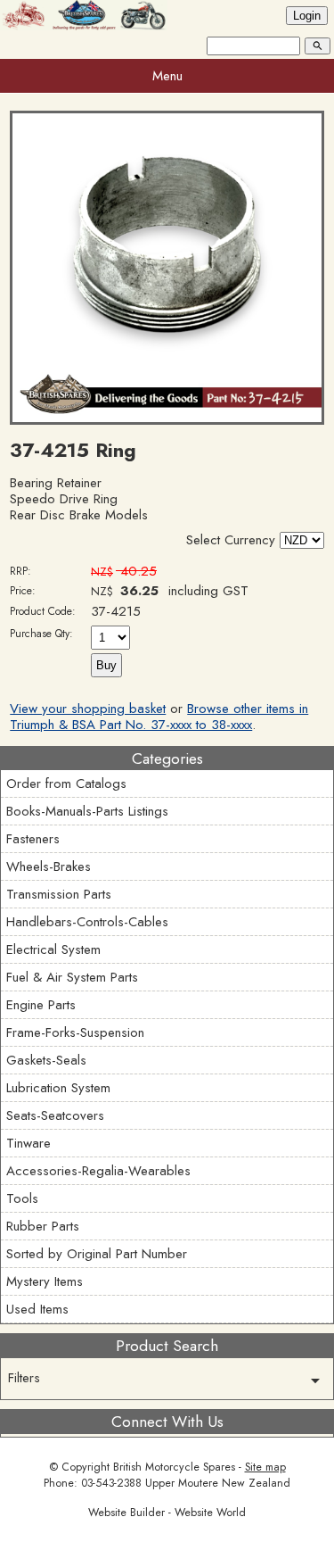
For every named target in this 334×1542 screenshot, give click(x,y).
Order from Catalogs (66, 783)
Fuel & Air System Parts (72, 977)
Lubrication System (58, 1088)
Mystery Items (44, 1281)
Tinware (28, 1143)
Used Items (37, 1309)
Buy (106, 665)
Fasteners (33, 839)
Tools (22, 1198)
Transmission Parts (58, 894)
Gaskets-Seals (46, 1060)
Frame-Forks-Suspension (75, 1032)
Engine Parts (41, 1005)
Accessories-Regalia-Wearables (98, 1171)
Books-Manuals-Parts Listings (87, 811)
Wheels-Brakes (48, 866)
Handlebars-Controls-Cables (87, 922)
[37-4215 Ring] (167, 420)
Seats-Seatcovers (55, 1115)
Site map (265, 1467)
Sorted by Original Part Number (96, 1254)
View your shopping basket (88, 708)
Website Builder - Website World (167, 1513)
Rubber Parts (42, 1226)
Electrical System (53, 949)
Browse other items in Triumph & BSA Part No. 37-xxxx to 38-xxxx (159, 716)
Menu (167, 76)
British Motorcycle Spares (174, 1467)
